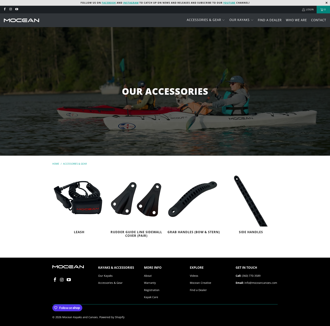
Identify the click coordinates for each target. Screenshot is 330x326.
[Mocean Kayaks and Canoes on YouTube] (16, 9)
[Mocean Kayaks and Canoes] (21, 20)
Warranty (150, 283)
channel (236, 2)
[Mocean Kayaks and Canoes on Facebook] (4, 9)
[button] (206, 20)
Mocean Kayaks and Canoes (80, 317)
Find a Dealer (198, 290)
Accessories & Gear (110, 283)
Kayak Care (151, 297)
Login (310, 9)
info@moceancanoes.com (260, 283)
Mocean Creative (200, 283)
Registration (151, 290)
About (148, 275)
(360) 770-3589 (251, 275)
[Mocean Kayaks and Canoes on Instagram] (10, 9)
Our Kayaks (105, 275)
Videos (194, 275)
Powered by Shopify (112, 317)
